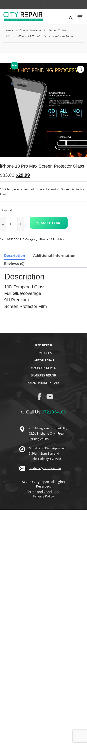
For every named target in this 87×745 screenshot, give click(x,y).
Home (10, 30)
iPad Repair (43, 345)
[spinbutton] (12, 224)
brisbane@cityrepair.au (45, 468)
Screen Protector (30, 30)
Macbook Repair (43, 368)
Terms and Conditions (43, 492)
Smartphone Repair (43, 383)
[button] (80, 69)
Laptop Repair (44, 360)
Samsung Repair (43, 375)
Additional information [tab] (54, 255)
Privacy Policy (43, 496)
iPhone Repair (43, 353)
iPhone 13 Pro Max (51, 239)
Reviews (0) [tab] (14, 263)
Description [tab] (14, 255)
